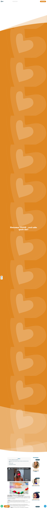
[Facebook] (1, 276)
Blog (29, 1)
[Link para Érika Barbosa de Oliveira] (36, 465)
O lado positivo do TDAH (12, 464)
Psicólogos (15, 1)
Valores (23, 1)
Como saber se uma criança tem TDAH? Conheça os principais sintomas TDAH (19, 461)
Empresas (19, 1)
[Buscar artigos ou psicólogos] (45, 506)
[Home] (2, 1)
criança (9, 498)
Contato (32, 1)
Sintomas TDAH (11, 463)
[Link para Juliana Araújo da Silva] (36, 482)
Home (11, 1)
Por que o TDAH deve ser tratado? (13, 459)
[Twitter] (1, 278)
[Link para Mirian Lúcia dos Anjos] (36, 496)
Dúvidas (26, 1)
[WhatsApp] (2, 506)
